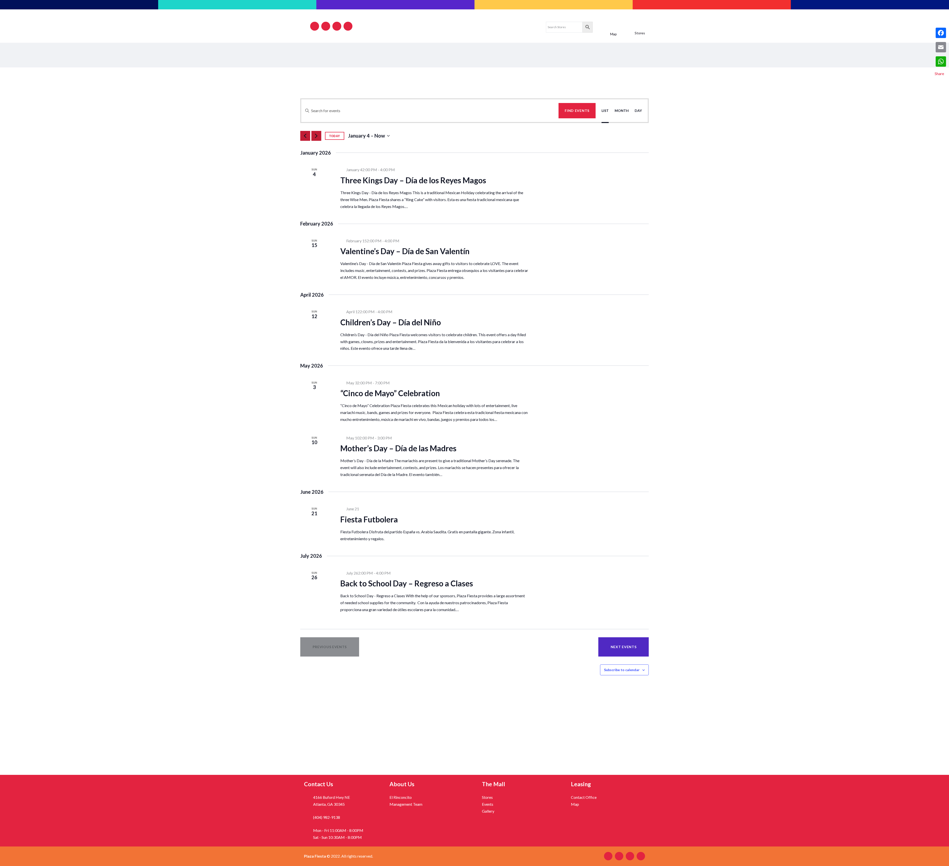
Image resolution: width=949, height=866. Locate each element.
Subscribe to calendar (622, 670)
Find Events (577, 110)
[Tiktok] (336, 26)
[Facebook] (941, 33)
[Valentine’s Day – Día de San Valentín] (594, 241)
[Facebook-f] (314, 26)
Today (334, 136)
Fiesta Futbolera (369, 519)
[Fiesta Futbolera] (594, 509)
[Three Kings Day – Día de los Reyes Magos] (594, 169)
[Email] (941, 47)
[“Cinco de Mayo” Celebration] (594, 383)
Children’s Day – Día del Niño (390, 322)
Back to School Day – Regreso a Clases (406, 583)
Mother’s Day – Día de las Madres (398, 448)
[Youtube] (348, 26)
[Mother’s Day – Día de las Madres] (594, 438)
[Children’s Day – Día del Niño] (594, 312)
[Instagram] (325, 26)
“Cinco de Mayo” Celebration (390, 393)
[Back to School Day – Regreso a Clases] (594, 573)
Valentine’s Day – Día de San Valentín (405, 251)
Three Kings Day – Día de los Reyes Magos (413, 180)
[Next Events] (316, 136)
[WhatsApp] (941, 61)
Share (939, 73)
